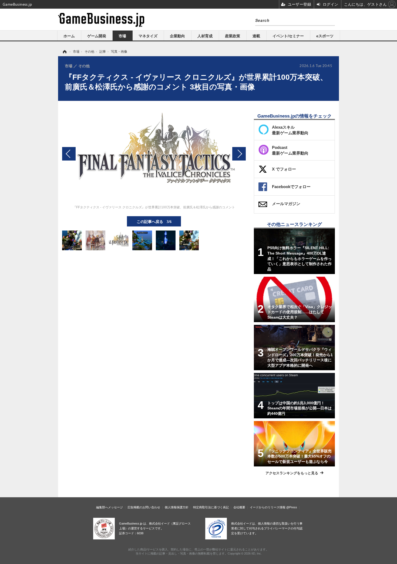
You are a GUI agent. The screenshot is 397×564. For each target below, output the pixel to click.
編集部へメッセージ (109, 507)
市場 (122, 36)
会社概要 (239, 507)
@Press (291, 507)
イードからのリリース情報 (267, 507)
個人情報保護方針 (177, 507)
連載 (256, 36)
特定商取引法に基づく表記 (211, 507)
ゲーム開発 (96, 36)
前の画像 (69, 154)
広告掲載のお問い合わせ (143, 507)
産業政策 (232, 36)
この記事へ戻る (154, 221)
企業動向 (177, 36)
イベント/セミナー (288, 36)
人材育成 (205, 36)
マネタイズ (148, 36)
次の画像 (239, 154)
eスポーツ (325, 36)
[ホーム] (64, 52)
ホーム (69, 36)
